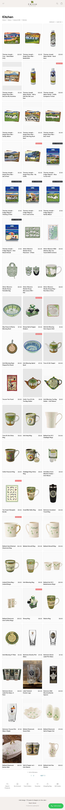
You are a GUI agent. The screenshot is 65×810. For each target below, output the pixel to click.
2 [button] (33, 775)
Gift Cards (58, 786)
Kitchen (24, 20)
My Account (17, 786)
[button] (55, 805)
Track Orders (27, 786)
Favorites (37, 786)
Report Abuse (32, 803)
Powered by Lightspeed (32, 806)
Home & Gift (16, 20)
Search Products (7, 787)
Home (4, 20)
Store (9, 20)
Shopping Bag (48, 786)
